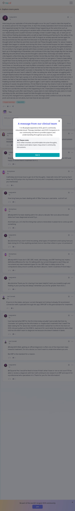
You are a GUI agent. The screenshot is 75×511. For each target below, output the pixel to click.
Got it (37, 155)
